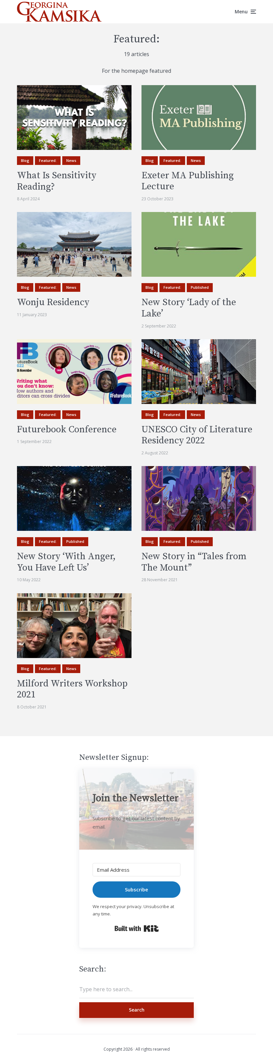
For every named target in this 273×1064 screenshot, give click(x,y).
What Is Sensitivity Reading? (56, 181)
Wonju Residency (53, 302)
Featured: (48, 160)
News (71, 160)
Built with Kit (137, 928)
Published (200, 287)
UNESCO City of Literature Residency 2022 (196, 435)
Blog (25, 160)
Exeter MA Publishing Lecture (187, 181)
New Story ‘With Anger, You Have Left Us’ (66, 562)
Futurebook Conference (67, 429)
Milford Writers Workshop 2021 (72, 689)
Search (136, 1010)
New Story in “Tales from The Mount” (194, 562)
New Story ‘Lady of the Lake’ (188, 308)
